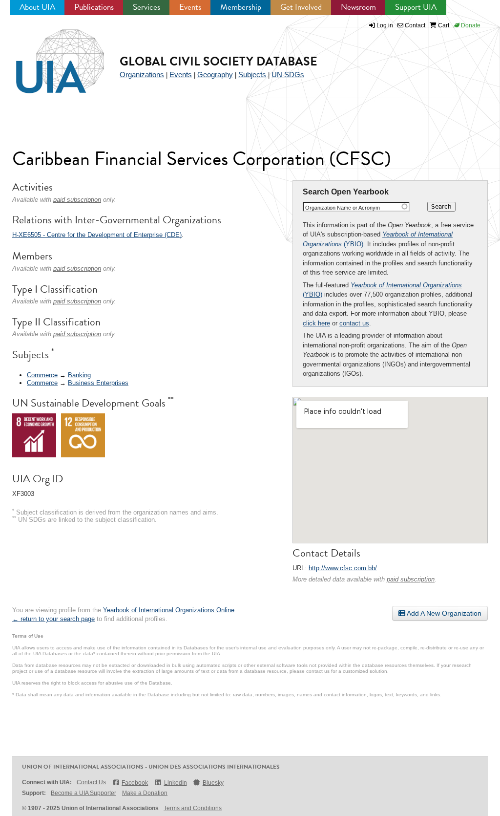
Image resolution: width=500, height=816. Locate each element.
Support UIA (416, 7)
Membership (240, 7)
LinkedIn (175, 782)
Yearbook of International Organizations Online (168, 610)
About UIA (37, 7)
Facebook (135, 782)
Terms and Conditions (193, 808)
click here (316, 323)
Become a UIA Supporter (83, 793)
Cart (443, 25)
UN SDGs (287, 74)
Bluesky (213, 782)
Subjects (252, 74)
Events (190, 7)
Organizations (142, 74)
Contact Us (91, 782)
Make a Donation (144, 793)
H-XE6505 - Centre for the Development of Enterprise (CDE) (97, 234)
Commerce (42, 375)
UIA (48, 56)
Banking (79, 375)
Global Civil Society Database (218, 61)
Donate (469, 25)
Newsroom (358, 7)
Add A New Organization (443, 613)
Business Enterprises (98, 383)
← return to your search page (53, 619)
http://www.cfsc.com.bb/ (343, 568)
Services (146, 7)
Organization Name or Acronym (342, 208)
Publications (94, 7)
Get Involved (301, 7)
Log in (384, 25)
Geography (215, 74)
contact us (354, 323)
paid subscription (411, 579)
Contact (414, 25)
